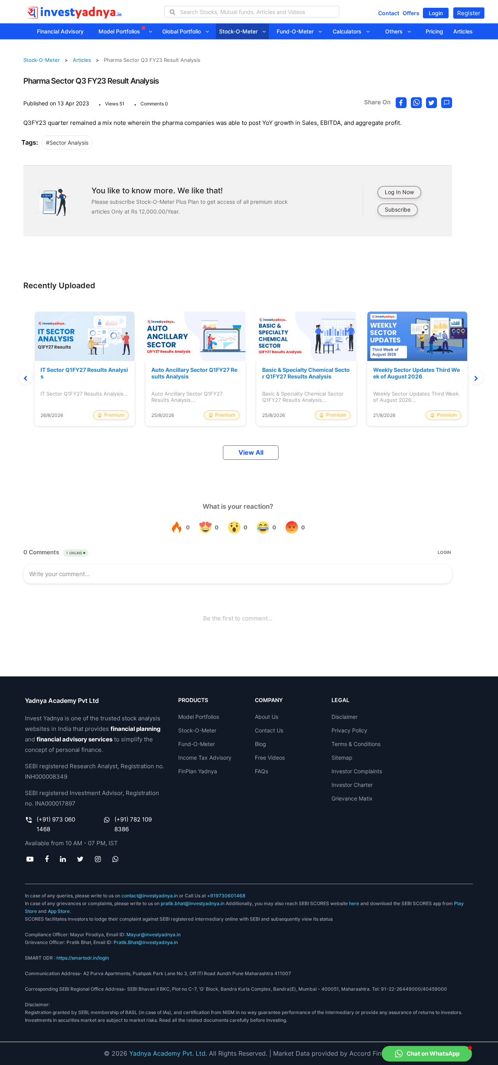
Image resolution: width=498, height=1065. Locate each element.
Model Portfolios (120, 31)
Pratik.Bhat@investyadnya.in (146, 942)
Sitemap (341, 757)
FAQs (261, 771)
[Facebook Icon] (46, 858)
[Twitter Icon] (80, 858)
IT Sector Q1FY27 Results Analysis (84, 373)
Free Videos (270, 757)
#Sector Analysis (67, 142)
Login (436, 13)
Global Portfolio (183, 31)
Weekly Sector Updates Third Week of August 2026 (416, 373)
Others (396, 31)
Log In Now (399, 192)
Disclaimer (344, 716)
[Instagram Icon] (98, 858)
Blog (260, 744)
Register (468, 13)
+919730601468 (226, 896)
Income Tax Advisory (204, 757)
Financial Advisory (60, 31)
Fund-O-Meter (297, 31)
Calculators (349, 31)
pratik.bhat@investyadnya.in (192, 903)
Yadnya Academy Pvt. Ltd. (168, 1053)
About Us (266, 716)
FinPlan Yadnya (197, 771)
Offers (411, 13)
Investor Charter (352, 784)
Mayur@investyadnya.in (153, 934)
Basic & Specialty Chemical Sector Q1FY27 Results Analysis (306, 373)
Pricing (434, 31)
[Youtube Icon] (30, 858)
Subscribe (397, 209)
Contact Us (269, 730)
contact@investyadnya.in (149, 896)
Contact (388, 13)
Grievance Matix (352, 798)
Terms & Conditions (356, 744)
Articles (463, 31)
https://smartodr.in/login (82, 958)
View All (250, 452)
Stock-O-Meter (240, 31)
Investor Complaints (356, 771)
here (354, 903)
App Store (59, 911)
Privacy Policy (349, 730)
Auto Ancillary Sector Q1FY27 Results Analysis (194, 373)
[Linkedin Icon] (62, 858)
